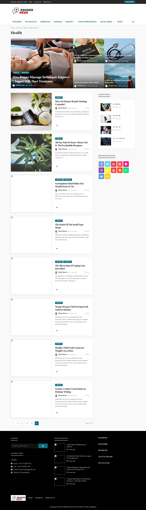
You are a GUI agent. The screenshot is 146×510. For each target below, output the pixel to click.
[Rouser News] (22, 10)
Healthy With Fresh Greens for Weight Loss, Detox (69, 349)
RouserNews (24, 472)
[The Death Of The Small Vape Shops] (31, 235)
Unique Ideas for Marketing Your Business (76, 445)
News (120, 22)
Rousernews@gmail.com (26, 469)
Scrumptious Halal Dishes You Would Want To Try (69, 185)
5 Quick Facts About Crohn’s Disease (86, 82)
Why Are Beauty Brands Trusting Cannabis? (71, 103)
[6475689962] (106, 107)
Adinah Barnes (62, 108)
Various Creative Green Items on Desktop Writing (70, 390)
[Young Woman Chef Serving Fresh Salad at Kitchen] (31, 317)
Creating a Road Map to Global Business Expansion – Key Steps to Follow (79, 480)
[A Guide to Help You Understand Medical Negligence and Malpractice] (88, 50)
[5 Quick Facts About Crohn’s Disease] (88, 75)
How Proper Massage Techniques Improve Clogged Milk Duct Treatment (41, 79)
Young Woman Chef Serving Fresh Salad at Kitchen (71, 308)
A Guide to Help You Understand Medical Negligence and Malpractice (88, 57)
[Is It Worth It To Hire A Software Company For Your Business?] (60, 459)
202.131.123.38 (103, 463)
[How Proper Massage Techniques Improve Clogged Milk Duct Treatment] (42, 63)
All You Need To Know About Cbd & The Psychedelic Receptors (71, 144)
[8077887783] (106, 130)
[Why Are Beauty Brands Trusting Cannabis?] (31, 111)
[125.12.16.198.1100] (106, 141)
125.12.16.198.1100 (119, 138)
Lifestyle (25, 72)
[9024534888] (106, 119)
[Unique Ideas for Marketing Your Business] (60, 448)
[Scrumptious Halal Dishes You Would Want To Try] (31, 194)
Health (16, 72)
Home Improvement (87, 22)
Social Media (106, 22)
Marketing (45, 22)
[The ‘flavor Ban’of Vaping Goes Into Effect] (31, 276)
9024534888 (116, 115)
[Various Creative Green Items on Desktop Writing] (31, 399)
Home (30, 2)
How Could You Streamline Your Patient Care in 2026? (118, 57)
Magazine (17, 22)
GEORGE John (20, 85)
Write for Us (47, 2)
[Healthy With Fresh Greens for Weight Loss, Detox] (31, 358)
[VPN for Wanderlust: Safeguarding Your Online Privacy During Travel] (60, 470)
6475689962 (116, 104)
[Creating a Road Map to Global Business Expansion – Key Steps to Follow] (60, 482)
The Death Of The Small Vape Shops (69, 226)
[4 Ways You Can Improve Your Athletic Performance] (119, 75)
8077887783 (116, 127)
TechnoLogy (31, 22)
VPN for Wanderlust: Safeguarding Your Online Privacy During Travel (78, 468)
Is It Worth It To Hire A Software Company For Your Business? (79, 457)
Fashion (69, 22)
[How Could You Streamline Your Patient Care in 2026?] (119, 50)
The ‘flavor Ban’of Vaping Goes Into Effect (70, 267)
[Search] (133, 22)
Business (58, 22)
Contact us (38, 2)
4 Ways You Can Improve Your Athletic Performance (118, 81)
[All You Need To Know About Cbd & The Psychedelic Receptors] (31, 153)
